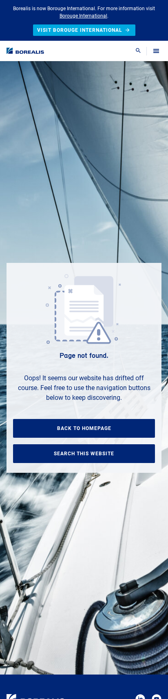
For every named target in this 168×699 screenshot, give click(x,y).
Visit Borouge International (79, 30)
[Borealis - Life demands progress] (25, 51)
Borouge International (83, 16)
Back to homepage (84, 428)
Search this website (84, 453)
